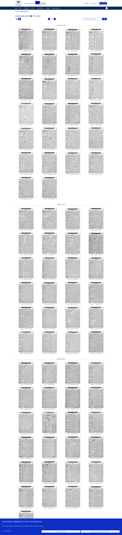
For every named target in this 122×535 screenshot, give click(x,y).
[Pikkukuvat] (19, 19)
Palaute (86, 3)
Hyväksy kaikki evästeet (61, 531)
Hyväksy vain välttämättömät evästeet (100, 531)
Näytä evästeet (7, 531)
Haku (20, 8)
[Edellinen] (49, 19)
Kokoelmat (26, 8)
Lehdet (33, 8)
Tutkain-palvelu (56, 8)
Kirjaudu (103, 3)
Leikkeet (48, 8)
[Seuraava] (55, 19)
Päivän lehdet (40, 8)
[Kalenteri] (16, 19)
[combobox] (52, 19)
